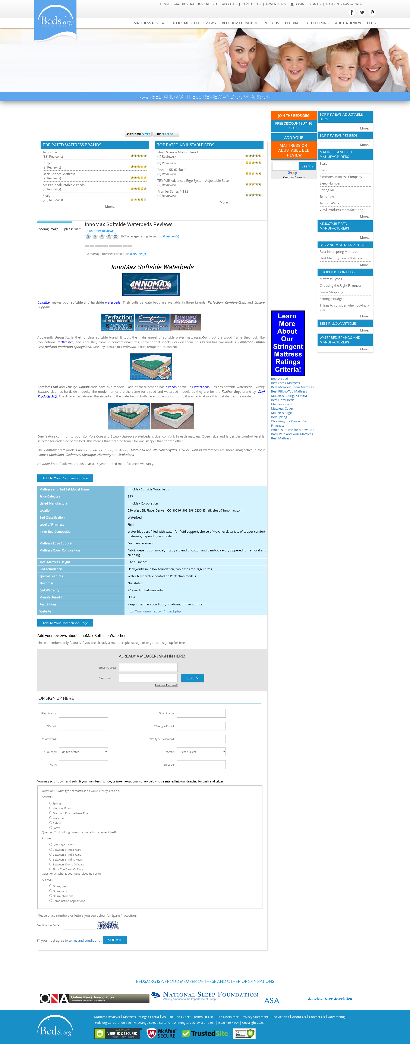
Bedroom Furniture (240, 23)
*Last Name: (166, 713)
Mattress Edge (281, 412)
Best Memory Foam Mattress (292, 387)
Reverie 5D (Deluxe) (171, 169)
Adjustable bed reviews (194, 23)
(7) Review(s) (52, 178)
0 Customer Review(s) (100, 231)
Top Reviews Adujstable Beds (341, 117)
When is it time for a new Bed (292, 429)
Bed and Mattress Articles (344, 245)
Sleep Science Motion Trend (177, 152)
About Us (229, 4)
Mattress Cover (282, 408)
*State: (170, 752)
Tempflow (50, 152)
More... (110, 206)
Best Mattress (281, 438)
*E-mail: (52, 726)
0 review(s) (138, 254)
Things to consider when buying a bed (344, 307)
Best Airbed (279, 378)
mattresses (65, 342)
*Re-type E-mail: (164, 726)
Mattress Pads (281, 404)
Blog (371, 23)
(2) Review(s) (52, 167)
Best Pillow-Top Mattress (289, 391)
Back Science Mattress (59, 174)
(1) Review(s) (166, 156)
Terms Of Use (204, 1016)
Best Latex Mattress (285, 383)
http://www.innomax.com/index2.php (154, 611)
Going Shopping (331, 292)
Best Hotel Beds (282, 400)
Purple (47, 163)
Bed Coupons (317, 23)
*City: (53, 764)
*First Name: (49, 713)
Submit (115, 940)
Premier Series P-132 (172, 191)
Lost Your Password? (344, 4)
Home (165, 4)
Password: (105, 678)
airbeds (171, 387)
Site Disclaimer (228, 1016)
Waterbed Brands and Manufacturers (340, 340)
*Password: (49, 739)
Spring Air (327, 190)
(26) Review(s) (53, 200)
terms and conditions (84, 940)
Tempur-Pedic (330, 203)
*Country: (50, 752)
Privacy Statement (255, 1016)
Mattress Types (331, 279)
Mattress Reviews (150, 23)
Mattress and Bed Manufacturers (336, 154)
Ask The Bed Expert (176, 1016)
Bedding (292, 23)
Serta (323, 170)
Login (300, 4)
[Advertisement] (152, 118)
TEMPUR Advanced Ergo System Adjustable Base (193, 180)
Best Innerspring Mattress (338, 251)
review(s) (171, 236)
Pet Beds (271, 23)
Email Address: (108, 667)
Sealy (46, 195)
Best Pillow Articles (338, 323)
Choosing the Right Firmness (341, 285)
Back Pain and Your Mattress (292, 434)
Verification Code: (48, 925)
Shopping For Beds (337, 272)
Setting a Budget (332, 299)
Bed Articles (280, 1016)
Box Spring (279, 417)
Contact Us (251, 4)
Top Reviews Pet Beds (339, 135)
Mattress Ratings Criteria (196, 4)
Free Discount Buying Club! (293, 125)
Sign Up (315, 4)
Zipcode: (169, 764)
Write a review (348, 23)
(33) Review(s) (53, 156)
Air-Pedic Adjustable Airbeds (64, 185)
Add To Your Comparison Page (65, 478)
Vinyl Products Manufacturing (341, 210)
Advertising (276, 4)
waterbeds (112, 302)
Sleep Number (330, 183)
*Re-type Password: (161, 739)
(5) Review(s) (52, 189)
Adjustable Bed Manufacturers (334, 226)
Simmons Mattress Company (341, 176)
